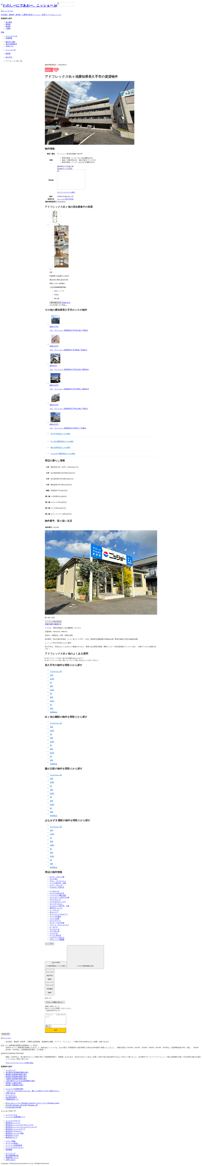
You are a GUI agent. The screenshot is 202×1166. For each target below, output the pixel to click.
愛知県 (8, 24)
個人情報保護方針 (12, 1155)
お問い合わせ (10, 1160)
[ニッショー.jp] (37, 5)
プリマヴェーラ (55, 899)
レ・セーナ (54, 927)
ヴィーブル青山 (55, 916)
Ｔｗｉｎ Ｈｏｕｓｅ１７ (59, 925)
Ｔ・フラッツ (54, 910)
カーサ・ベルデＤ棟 (57, 923)
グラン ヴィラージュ (58, 881)
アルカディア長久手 (57, 887)
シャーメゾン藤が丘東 (58, 895)
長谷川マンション (56, 908)
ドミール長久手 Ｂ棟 (58, 883)
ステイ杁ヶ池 (54, 931)
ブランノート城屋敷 (57, 939)
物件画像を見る (55, 303)
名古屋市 (9, 22)
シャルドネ (54, 933)
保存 (55, 1030)
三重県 (8, 28)
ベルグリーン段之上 (57, 937)
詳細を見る (66, 303)
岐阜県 (8, 26)
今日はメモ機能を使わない (55, 1002)
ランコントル (54, 929)
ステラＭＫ (54, 879)
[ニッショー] (6, 1038)
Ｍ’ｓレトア (54, 912)
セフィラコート (55, 921)
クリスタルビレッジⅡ (58, 902)
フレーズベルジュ (56, 904)
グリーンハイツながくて (59, 914)
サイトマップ (10, 1153)
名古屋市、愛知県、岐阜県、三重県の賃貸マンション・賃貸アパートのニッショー (31, 15)
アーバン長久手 (55, 935)
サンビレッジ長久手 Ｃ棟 (59, 906)
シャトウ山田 (54, 918)
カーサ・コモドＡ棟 (57, 877)
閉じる (48, 1026)
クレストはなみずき (57, 893)
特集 (2, 32)
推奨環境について (12, 1158)
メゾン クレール (56, 885)
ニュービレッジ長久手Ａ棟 (59, 897)
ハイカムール (54, 891)
